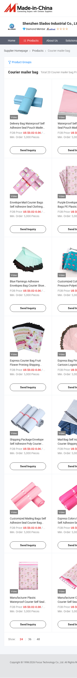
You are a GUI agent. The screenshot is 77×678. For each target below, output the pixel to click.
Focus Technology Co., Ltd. (50, 662)
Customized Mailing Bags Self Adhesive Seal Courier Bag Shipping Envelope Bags (28, 523)
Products (32, 40)
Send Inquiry (28, 150)
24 (21, 639)
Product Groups (21, 62)
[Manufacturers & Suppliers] (29, 7)
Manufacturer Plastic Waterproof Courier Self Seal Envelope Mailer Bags (27, 602)
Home (11, 40)
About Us (52, 40)
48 (38, 639)
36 (29, 639)
